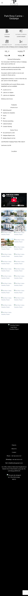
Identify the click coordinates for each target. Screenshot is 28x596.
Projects (14, 445)
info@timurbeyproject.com (15, 463)
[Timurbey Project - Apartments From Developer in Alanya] (14, 2)
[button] (2, 3)
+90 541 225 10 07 (16, 456)
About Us (14, 449)
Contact (14, 452)
